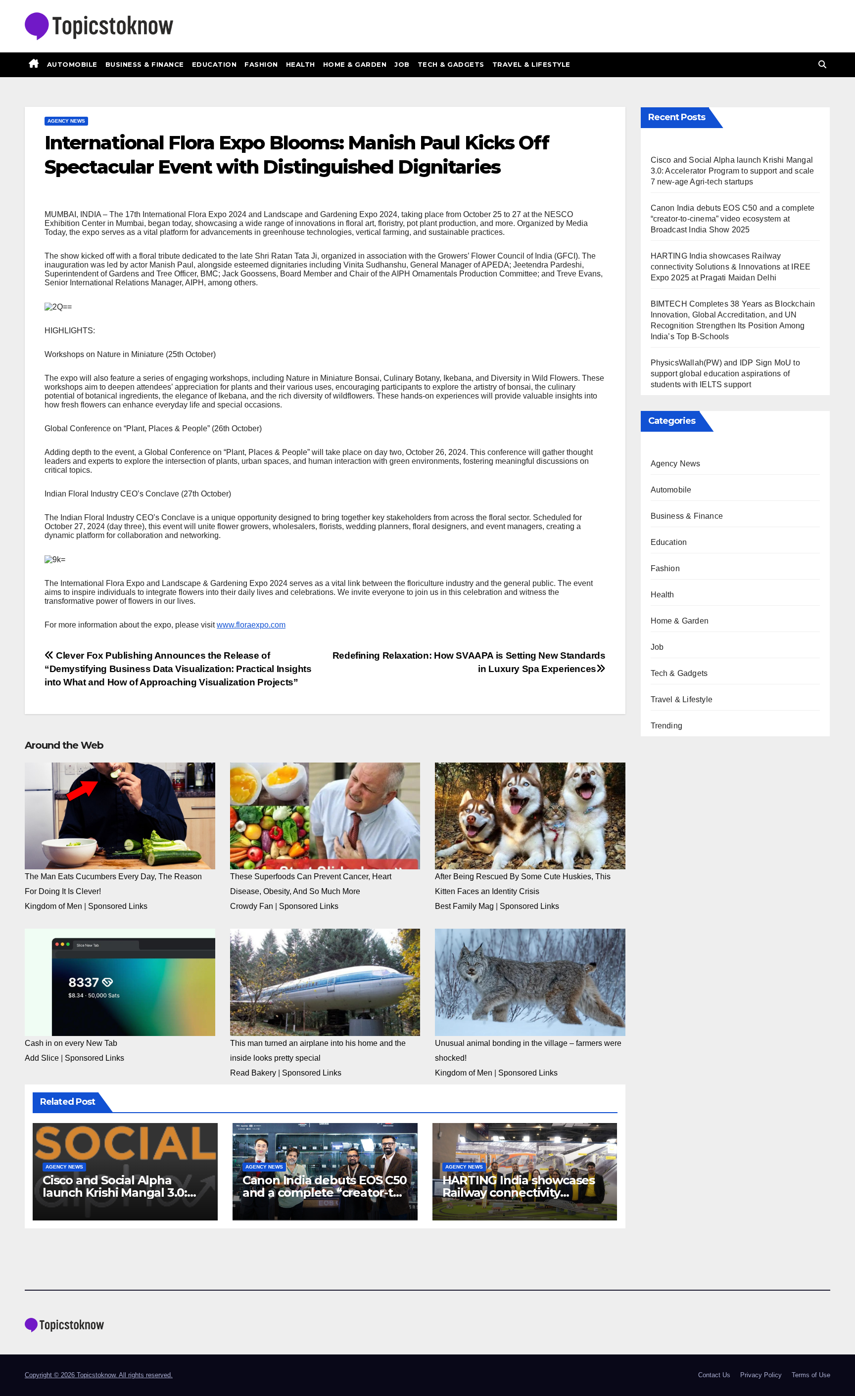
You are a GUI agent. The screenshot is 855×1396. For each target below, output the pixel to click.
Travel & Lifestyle (531, 64)
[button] (822, 64)
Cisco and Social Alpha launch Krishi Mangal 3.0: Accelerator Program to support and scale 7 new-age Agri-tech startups (732, 171)
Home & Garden (355, 64)
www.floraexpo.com (251, 625)
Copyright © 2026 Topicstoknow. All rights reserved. (99, 1375)
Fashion (261, 64)
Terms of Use (811, 1375)
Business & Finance (144, 64)
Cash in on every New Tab (71, 1043)
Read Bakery (253, 1073)
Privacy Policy (761, 1375)
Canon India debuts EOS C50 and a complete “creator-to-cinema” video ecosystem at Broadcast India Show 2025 (733, 219)
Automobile (72, 64)
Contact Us (714, 1375)
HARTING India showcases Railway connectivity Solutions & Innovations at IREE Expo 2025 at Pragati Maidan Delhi (731, 267)
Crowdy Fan (251, 906)
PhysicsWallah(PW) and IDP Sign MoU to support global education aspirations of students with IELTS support (725, 374)
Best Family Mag (464, 906)
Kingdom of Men (53, 906)
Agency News (66, 121)
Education (214, 64)
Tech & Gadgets (451, 64)
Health (300, 64)
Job (402, 64)
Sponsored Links (117, 906)
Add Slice (42, 1058)
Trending (667, 725)
